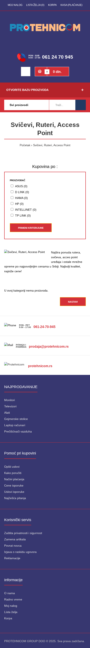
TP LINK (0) (23, 215)
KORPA (52, 5)
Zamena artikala (15, 539)
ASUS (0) (21, 186)
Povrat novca (13, 545)
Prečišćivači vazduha (18, 431)
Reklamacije (12, 558)
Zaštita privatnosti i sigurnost (23, 533)
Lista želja (10, 612)
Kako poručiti (12, 473)
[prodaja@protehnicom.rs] (48, 338)
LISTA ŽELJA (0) (35, 5)
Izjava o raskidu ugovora (20, 552)
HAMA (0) (21, 198)
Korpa (8, 618)
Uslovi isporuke (14, 491)
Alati (7, 412)
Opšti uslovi (11, 466)
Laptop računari (14, 425)
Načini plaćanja (14, 479)
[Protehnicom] (15, 357)
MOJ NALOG (15, 5)
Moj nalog (10, 605)
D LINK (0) (22, 192)
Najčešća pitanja (15, 498)
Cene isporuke (13, 485)
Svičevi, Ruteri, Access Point (51, 145)
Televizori (10, 406)
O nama (9, 593)
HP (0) (19, 203)
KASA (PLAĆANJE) (71, 5)
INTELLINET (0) (25, 209)
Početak (25, 145)
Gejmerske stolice (16, 419)
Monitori (9, 400)
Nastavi (73, 302)
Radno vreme (13, 599)
